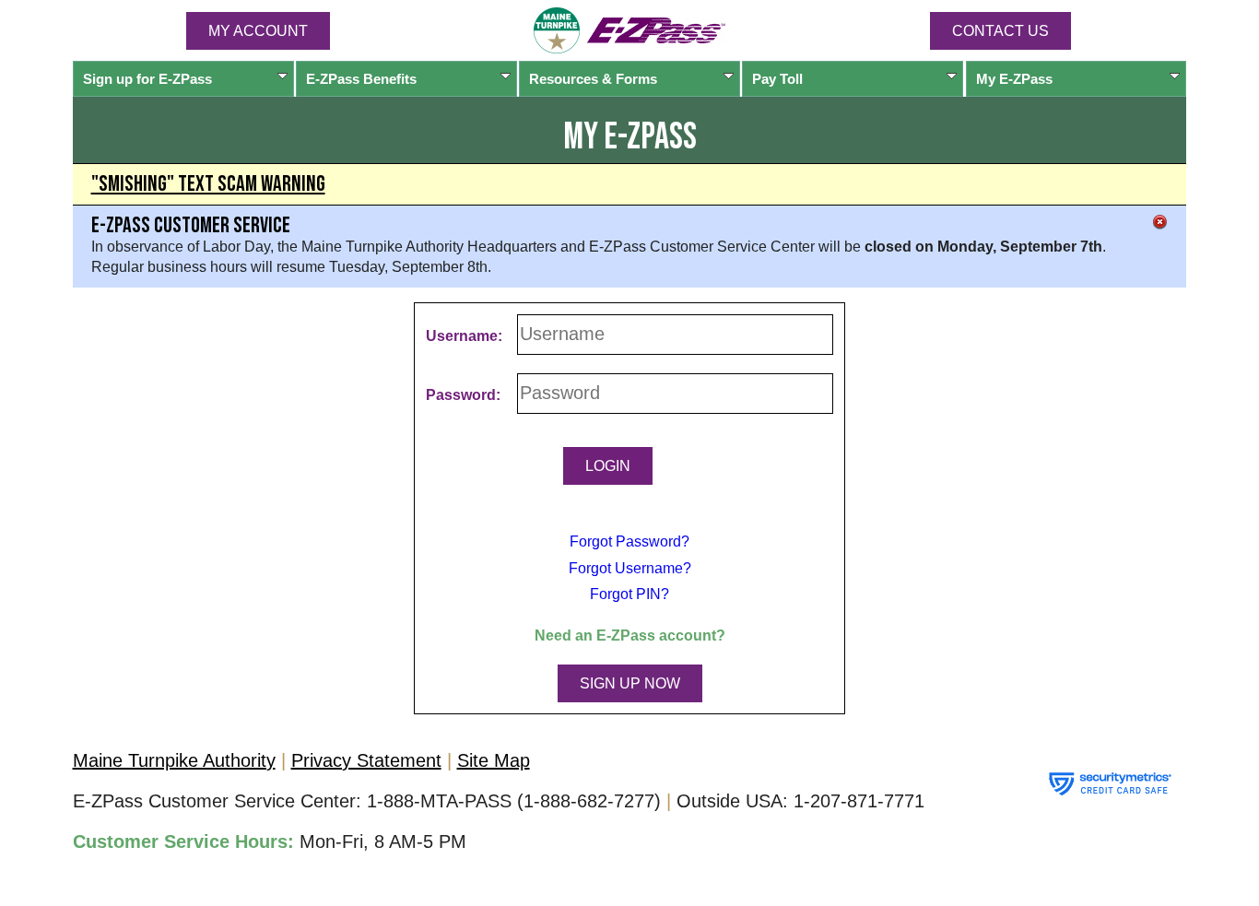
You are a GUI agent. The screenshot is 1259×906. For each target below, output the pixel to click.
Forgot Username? (630, 568)
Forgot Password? (629, 541)
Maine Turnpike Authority (174, 760)
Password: (463, 395)
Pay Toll (777, 79)
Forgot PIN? (629, 594)
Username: (464, 336)
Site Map (493, 760)
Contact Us (1000, 31)
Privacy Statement (366, 760)
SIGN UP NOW (630, 683)
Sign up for (147, 79)
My (1014, 79)
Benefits (361, 79)
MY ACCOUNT (258, 31)
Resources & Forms (593, 79)
